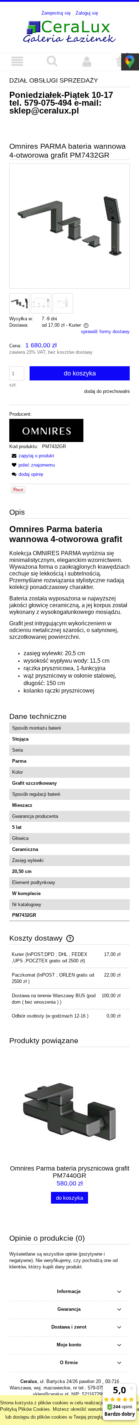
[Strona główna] (69, 30)
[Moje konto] (87, 61)
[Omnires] (46, 430)
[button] (17, 61)
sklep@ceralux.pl (44, 110)
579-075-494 (48, 102)
